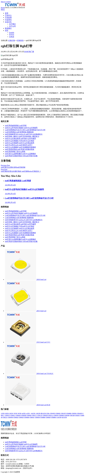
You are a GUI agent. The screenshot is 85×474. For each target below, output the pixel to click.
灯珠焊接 (10, 417)
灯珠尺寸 (34, 415)
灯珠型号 (7, 415)
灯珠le (48, 413)
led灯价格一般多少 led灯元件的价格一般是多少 (22, 136)
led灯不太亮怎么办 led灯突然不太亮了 (19, 145)
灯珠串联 (52, 413)
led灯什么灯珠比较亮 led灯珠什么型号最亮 (20, 138)
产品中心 (8, 15)
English (11, 32)
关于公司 (12, 26)
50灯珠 (19, 413)
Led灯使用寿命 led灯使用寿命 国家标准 (19, 132)
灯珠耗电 (37, 417)
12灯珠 (3, 413)
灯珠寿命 (29, 415)
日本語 (11, 37)
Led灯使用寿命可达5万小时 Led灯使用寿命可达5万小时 (25, 130)
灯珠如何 (18, 415)
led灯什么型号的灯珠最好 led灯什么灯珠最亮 (21, 128)
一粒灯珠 (32, 413)
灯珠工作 (39, 415)
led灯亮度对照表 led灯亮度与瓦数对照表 (19, 149)
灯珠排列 (55, 415)
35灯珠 (15, 413)
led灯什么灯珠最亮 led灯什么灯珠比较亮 (19, 143)
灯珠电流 (21, 417)
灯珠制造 (57, 413)
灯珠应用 (45, 415)
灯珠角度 (48, 417)
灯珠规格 (42, 417)
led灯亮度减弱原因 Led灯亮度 (16, 125)
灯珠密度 (23, 415)
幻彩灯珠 (11, 40)
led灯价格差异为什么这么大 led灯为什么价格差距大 (23, 134)
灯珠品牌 (79, 413)
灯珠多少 (12, 415)
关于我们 (12, 24)
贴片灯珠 (64, 417)
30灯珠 (11, 413)
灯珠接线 (61, 415)
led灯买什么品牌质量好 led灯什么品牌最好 (20, 154)
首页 (6, 13)
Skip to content (6, 2)
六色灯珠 (37, 413)
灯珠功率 (63, 413)
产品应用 (8, 17)
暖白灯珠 (43, 413)
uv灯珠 (28, 413)
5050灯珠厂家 (29, 51)
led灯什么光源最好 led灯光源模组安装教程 (20, 147)
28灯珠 (7, 413)
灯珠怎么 (50, 415)
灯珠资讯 (20, 40)
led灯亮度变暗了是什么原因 (15, 151)
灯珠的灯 (31, 417)
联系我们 (8, 28)
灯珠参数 (68, 413)
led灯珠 (24, 413)
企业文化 (8, 22)
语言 (6, 30)
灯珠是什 (77, 415)
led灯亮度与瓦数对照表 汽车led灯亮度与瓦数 (21, 156)
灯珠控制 (66, 415)
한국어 (11, 34)
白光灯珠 (58, 417)
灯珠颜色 (53, 417)
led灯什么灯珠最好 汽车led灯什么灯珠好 (19, 141)
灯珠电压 (15, 417)
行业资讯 (8, 20)
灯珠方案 (72, 415)
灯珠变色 (74, 413)
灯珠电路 (26, 417)
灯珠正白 (4, 417)
